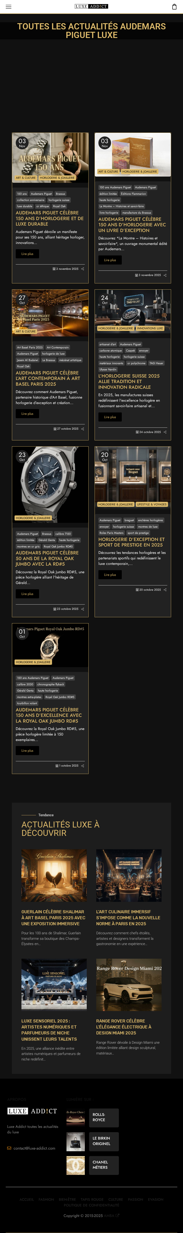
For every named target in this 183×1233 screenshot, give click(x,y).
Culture (115, 1199)
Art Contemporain (58, 347)
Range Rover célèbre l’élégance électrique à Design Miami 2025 (123, 1027)
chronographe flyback (50, 684)
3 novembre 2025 (67, 269)
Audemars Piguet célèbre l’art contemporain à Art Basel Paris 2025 (48, 378)
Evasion (155, 1199)
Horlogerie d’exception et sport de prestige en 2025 (131, 542)
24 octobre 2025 (150, 432)
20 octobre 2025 (150, 590)
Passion (135, 1199)
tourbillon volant (27, 703)
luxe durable (24, 206)
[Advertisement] (91, 96)
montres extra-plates (29, 697)
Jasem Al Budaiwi (27, 360)
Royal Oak (59, 206)
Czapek (130, 350)
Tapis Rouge (92, 1199)
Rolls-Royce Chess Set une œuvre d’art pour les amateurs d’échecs (103, 1117)
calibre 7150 (63, 534)
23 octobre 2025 (67, 609)
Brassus (60, 194)
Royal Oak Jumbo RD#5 (58, 546)
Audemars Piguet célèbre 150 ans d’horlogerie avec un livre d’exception (132, 224)
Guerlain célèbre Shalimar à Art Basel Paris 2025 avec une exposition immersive (53, 917)
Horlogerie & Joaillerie (57, 178)
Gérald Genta (47, 540)
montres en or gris (28, 546)
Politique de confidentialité (91, 1205)
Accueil (27, 1199)
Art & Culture (26, 178)
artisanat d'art (108, 344)
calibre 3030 (25, 684)
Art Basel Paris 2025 (30, 347)
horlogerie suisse (59, 200)
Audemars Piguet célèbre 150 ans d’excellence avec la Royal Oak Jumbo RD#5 (49, 715)
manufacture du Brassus (136, 213)
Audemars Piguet (41, 194)
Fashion (46, 1199)
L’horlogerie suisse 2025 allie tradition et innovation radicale (129, 381)
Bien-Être (67, 1199)
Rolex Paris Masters (111, 533)
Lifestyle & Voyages (152, 504)
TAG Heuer (156, 363)
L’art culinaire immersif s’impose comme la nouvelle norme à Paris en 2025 (128, 917)
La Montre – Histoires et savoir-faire (122, 206)
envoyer (143, 350)
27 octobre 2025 (67, 429)
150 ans (22, 194)
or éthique (42, 206)
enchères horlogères (150, 520)
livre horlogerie (109, 213)
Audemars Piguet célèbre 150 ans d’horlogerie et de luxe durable (50, 218)
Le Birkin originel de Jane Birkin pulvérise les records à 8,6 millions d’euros (103, 1141)
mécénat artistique (70, 360)
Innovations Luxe (150, 328)
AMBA (109, 1215)
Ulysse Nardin (108, 369)
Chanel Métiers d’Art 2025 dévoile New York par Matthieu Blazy (103, 1165)
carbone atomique (111, 350)
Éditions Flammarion (133, 194)
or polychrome (136, 363)
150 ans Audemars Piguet (115, 187)
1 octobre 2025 (68, 766)
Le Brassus (48, 360)
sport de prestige (138, 533)
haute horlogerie (110, 200)
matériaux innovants (111, 363)
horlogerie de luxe (53, 354)
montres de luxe (148, 527)
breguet (129, 520)
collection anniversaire (30, 200)
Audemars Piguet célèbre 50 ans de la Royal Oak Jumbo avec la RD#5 (47, 558)
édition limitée (108, 194)
